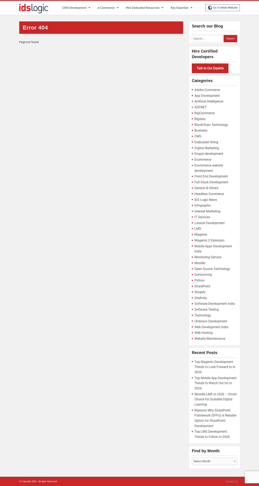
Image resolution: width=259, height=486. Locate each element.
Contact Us (231, 481)
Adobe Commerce (207, 90)
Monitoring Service (207, 257)
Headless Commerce (209, 194)
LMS (197, 229)
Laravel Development (209, 223)
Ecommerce (202, 159)
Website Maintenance (209, 339)
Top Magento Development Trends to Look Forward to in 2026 (214, 367)
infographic (202, 205)
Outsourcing (203, 274)
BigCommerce (204, 113)
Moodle (199, 263)
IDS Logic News (205, 200)
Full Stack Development (211, 182)
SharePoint (202, 286)
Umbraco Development (210, 321)
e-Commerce (106, 7)
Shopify (200, 292)
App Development (207, 96)
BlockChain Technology (211, 125)
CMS (197, 136)
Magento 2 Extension (209, 240)
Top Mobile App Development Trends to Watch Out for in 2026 (215, 383)
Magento (200, 234)
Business (200, 130)
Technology (202, 315)
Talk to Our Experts (210, 68)
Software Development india (214, 304)
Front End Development (211, 176)
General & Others (206, 188)
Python (199, 280)
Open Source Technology (212, 269)
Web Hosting (203, 333)
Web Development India (211, 327)
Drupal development (208, 154)
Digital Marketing (206, 148)
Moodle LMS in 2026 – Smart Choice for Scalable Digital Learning (215, 399)
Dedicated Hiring (206, 142)
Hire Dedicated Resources (142, 7)
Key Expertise (179, 7)
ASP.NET (200, 107)
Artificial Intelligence (208, 101)
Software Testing (206, 309)
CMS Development (74, 7)
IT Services (202, 217)
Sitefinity (200, 298)
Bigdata (200, 119)
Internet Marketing (207, 211)
